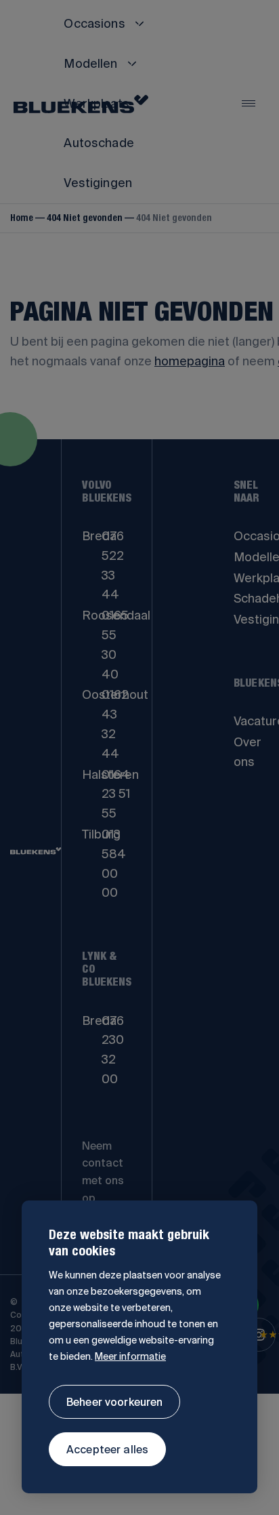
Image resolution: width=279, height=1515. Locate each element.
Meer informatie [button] (130, 1356)
